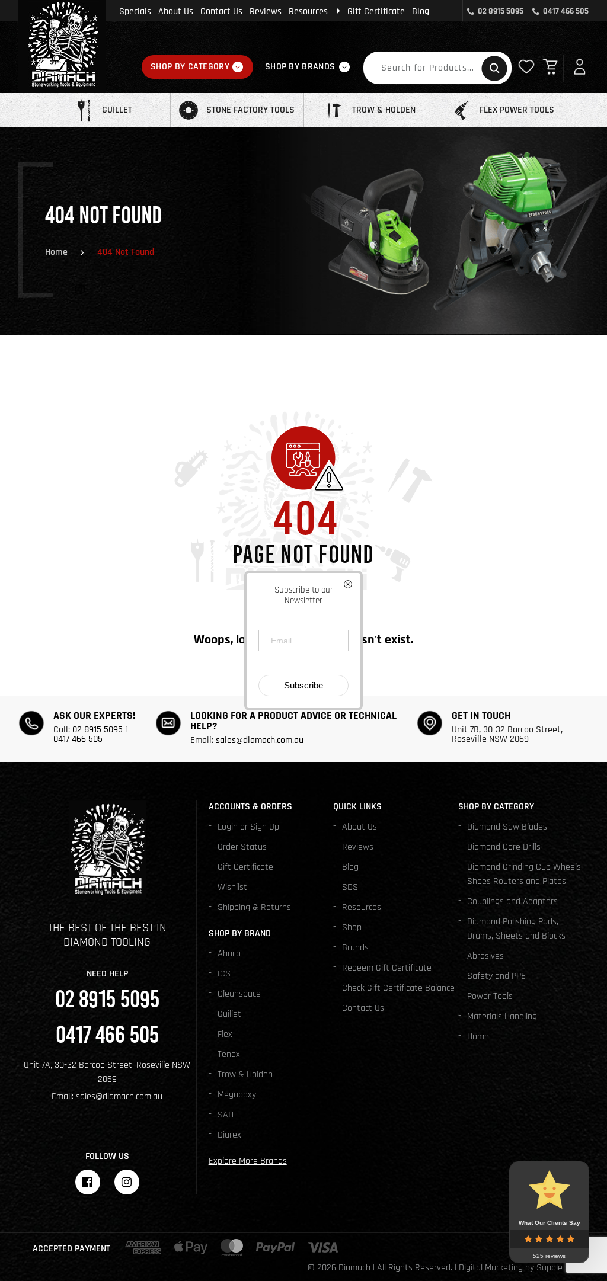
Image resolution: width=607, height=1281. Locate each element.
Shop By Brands (300, 66)
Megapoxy (237, 1094)
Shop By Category (190, 66)
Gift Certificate (376, 11)
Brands (355, 947)
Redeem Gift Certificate (387, 968)
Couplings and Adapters (512, 901)
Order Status (242, 847)
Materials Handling (502, 1016)
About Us (175, 11)
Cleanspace (239, 994)
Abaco (229, 953)
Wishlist (232, 887)
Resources (308, 11)
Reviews (266, 11)
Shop (352, 927)
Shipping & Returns (254, 907)
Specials (135, 11)
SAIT (226, 1115)
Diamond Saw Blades (507, 827)
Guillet (229, 1014)
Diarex (229, 1135)
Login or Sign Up (248, 827)
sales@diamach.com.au (260, 740)
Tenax (229, 1054)
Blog (420, 11)
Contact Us (221, 11)
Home (56, 252)
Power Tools (490, 996)
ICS (224, 974)
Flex (225, 1034)
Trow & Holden (245, 1074)
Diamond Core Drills (504, 847)
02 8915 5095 (500, 11)
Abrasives (485, 956)
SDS (350, 887)
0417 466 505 (566, 11)
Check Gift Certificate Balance (398, 988)
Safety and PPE (496, 976)
